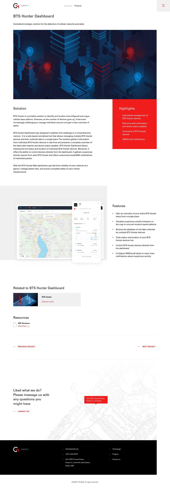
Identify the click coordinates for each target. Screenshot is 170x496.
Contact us (116, 459)
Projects (115, 454)
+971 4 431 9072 (71, 454)
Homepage (116, 449)
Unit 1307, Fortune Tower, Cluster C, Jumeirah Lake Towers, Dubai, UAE (77, 463)
